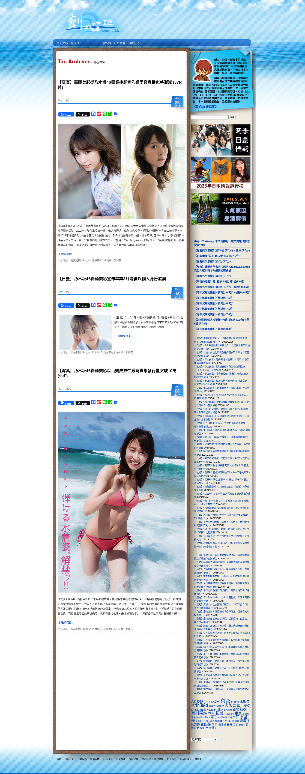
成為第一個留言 (112, 260)
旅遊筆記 (146, 759)
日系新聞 (69, 759)
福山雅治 (220, 721)
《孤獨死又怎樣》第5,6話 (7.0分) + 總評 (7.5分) (222, 250)
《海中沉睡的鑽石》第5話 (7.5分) (213, 308)
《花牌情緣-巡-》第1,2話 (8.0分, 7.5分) (217, 255)
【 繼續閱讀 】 (66, 253)
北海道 (201, 705)
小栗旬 (245, 706)
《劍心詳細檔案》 (205, 107)
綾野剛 (195, 724)
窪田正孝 (229, 721)
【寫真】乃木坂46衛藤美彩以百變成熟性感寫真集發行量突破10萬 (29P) (117, 373)
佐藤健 (235, 702)
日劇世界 (105, 40)
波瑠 (219, 717)
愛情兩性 (94, 759)
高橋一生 (204, 728)
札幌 (232, 714)
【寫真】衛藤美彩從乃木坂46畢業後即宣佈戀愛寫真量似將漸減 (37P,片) (120, 84)
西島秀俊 (230, 724)
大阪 (229, 705)
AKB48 (197, 701)
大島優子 (220, 706)
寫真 (236, 706)
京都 (225, 701)
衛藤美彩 (97, 260)
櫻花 (212, 717)
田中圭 (231, 717)
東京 (238, 713)
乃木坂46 (97, 352)
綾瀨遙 (245, 721)
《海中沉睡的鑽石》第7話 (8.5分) (213, 303)
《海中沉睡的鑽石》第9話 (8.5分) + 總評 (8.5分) (222, 292)
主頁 (62, 40)
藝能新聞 (76, 40)
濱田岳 (224, 717)
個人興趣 (184, 759)
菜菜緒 (219, 724)
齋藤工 (213, 727)
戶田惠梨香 (226, 710)
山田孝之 (213, 710)
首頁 (59, 759)
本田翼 (227, 714)
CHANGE (108, 759)
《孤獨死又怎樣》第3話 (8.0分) (212, 275)
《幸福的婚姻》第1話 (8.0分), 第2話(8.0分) (219, 281)
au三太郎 (208, 702)
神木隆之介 (200, 721)
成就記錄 (133, 759)
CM (216, 701)
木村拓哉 (215, 713)
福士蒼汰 (210, 721)
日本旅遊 (133, 40)
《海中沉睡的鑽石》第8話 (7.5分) (213, 297)
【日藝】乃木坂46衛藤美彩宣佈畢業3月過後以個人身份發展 (112, 278)
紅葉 (237, 721)
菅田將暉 (207, 724)
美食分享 (148, 40)
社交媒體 (120, 759)
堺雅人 (212, 706)
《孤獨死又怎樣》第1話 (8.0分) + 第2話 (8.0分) (221, 286)
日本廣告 (119, 40)
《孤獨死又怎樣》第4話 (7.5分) (212, 261)
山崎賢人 (204, 710)
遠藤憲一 (240, 724)
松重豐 (197, 717)
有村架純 (199, 713)
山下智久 (195, 710)
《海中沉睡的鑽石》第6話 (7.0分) (213, 314)
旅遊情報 (90, 40)
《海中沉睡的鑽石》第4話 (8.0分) (213, 328)
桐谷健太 (204, 717)
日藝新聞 (76, 352)
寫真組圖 (76, 260)
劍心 (68, 100)
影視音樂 (158, 759)
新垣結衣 (239, 709)
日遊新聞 (171, 759)
